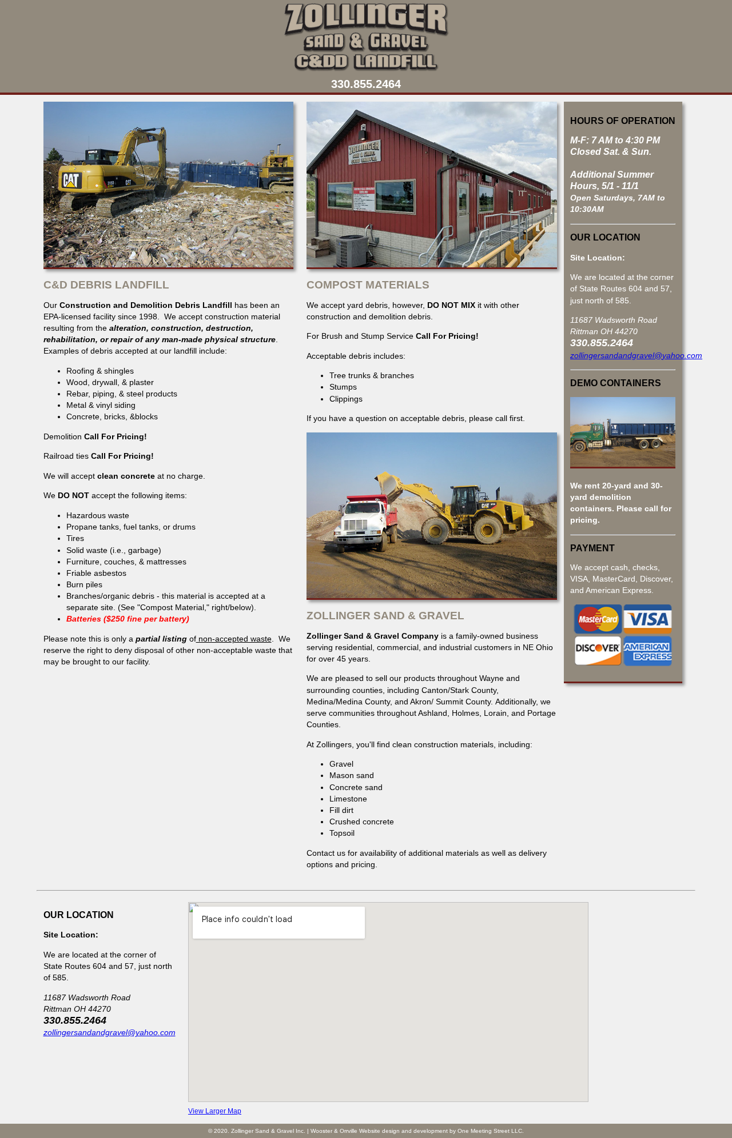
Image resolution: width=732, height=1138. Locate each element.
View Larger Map (214, 1111)
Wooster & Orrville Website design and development (379, 1131)
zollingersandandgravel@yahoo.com (636, 355)
